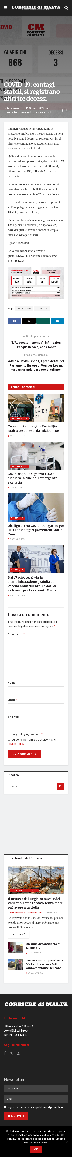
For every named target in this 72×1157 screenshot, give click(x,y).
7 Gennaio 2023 (17, 539)
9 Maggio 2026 (35, 953)
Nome (13, 683)
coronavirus (24, 308)
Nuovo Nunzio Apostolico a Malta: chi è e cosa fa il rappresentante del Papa (44, 964)
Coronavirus (11, 112)
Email (12, 700)
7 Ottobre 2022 (17, 595)
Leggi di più (20, 934)
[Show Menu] (5, 8)
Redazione (13, 108)
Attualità (17, 518)
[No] (67, 1142)
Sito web (13, 717)
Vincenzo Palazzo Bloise (23, 912)
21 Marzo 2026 (35, 973)
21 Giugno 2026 (49, 912)
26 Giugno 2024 (17, 435)
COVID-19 (42, 308)
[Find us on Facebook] (5, 1053)
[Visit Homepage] (35, 8)
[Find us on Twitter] (11, 1053)
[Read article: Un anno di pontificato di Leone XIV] (15, 947)
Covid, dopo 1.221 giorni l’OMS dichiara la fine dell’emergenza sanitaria (32, 478)
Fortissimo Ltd (14, 1018)
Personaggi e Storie (24, 890)
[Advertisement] (36, 823)
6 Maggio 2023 (17, 487)
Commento (16, 634)
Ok (36, 1149)
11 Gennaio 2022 (35, 108)
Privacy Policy (16, 744)
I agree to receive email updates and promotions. (35, 1107)
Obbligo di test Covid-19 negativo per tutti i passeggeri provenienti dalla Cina (36, 530)
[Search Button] (66, 8)
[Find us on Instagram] (18, 1053)
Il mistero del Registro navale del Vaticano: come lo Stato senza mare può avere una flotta (35, 903)
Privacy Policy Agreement (25, 734)
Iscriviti (17, 1116)
